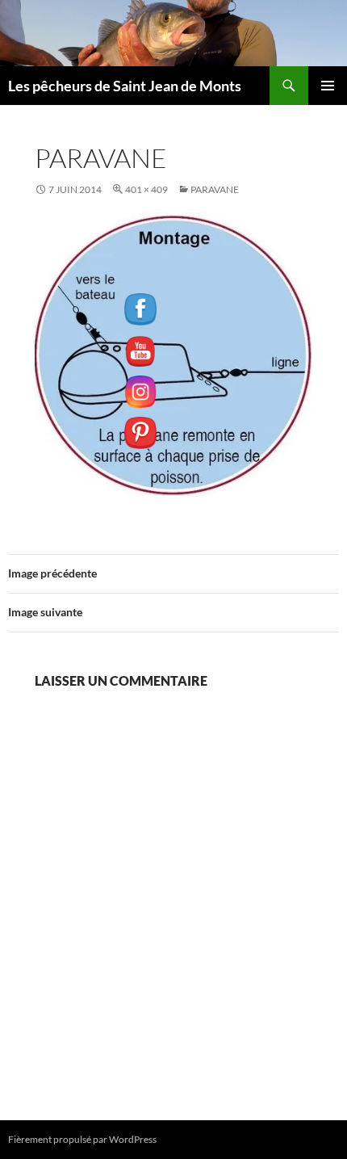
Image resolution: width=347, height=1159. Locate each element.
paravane (214, 189)
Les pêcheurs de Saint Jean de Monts (124, 85)
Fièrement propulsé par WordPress (82, 1139)
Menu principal (327, 85)
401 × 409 (146, 189)
